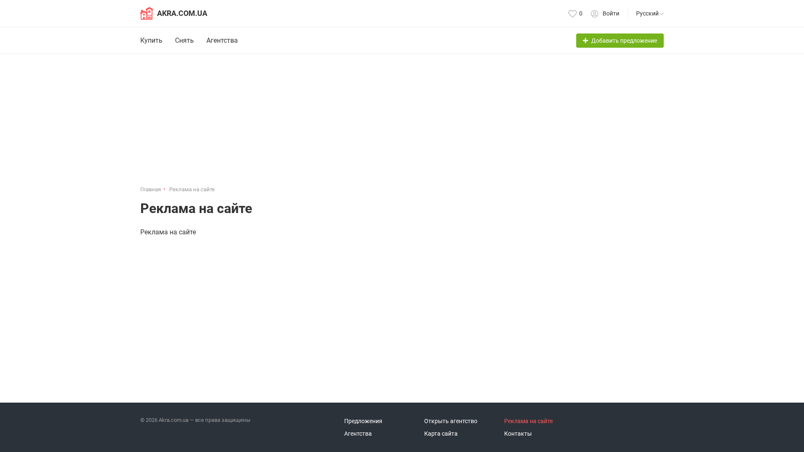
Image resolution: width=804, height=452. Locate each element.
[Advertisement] (402, 123)
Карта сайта (441, 433)
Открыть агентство (450, 421)
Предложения (363, 421)
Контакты (518, 433)
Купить (151, 40)
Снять (184, 40)
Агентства (222, 40)
